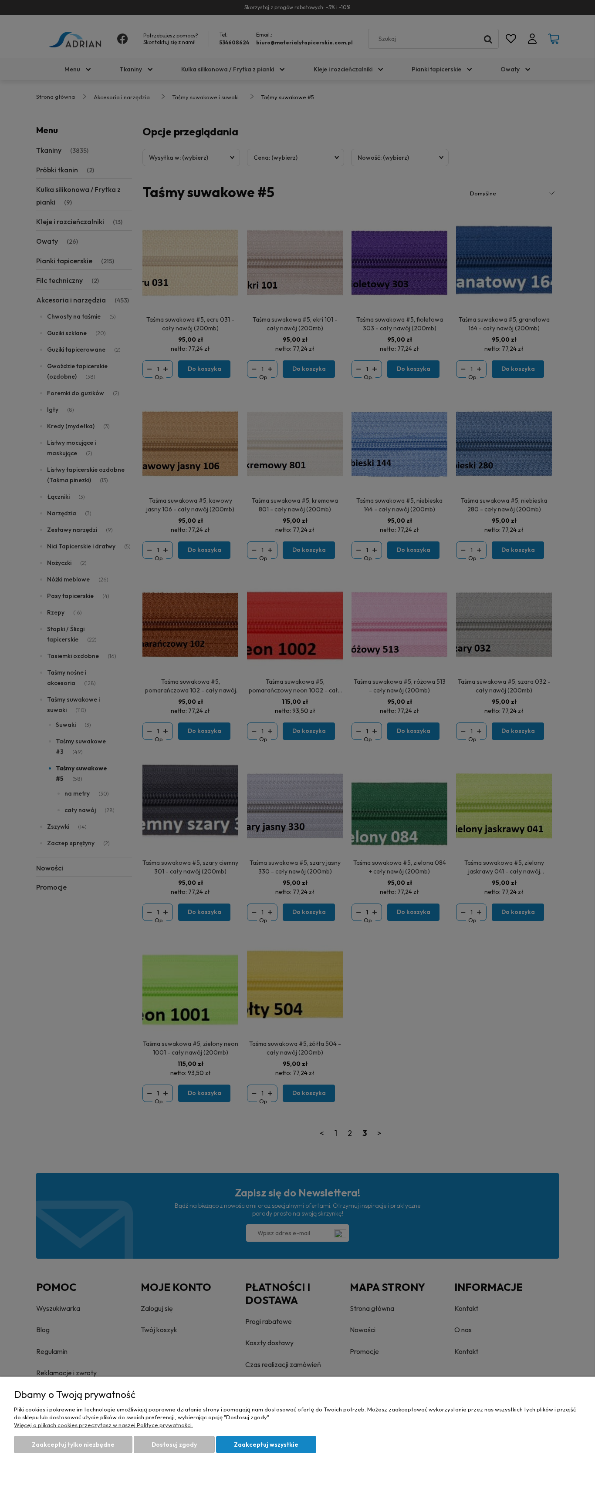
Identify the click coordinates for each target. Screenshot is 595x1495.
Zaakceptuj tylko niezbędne (73, 1444)
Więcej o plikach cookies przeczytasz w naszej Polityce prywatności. (103, 1424)
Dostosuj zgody (174, 1444)
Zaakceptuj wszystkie (266, 1444)
